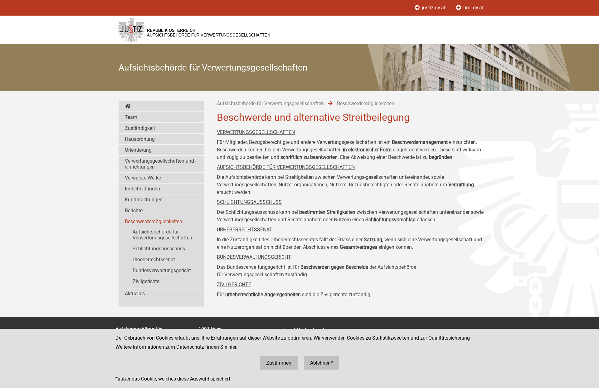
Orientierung (138, 150)
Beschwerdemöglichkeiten (153, 221)
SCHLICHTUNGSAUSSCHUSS (249, 202)
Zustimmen (278, 363)
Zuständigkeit (140, 128)
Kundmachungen (144, 200)
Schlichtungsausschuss (159, 249)
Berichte (134, 211)
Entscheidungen (142, 189)
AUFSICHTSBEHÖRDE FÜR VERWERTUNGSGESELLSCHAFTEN (286, 167)
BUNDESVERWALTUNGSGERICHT (254, 257)
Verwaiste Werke (143, 178)
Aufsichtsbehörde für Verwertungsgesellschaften (162, 235)
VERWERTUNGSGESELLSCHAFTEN (256, 132)
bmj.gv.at (473, 8)
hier (232, 347)
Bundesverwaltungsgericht (162, 270)
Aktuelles (135, 294)
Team (131, 117)
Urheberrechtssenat (154, 260)
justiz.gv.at (434, 8)
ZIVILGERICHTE (234, 284)
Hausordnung (140, 139)
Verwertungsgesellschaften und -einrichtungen (161, 164)
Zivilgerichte (146, 281)
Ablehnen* (321, 363)
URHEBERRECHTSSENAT (244, 230)
